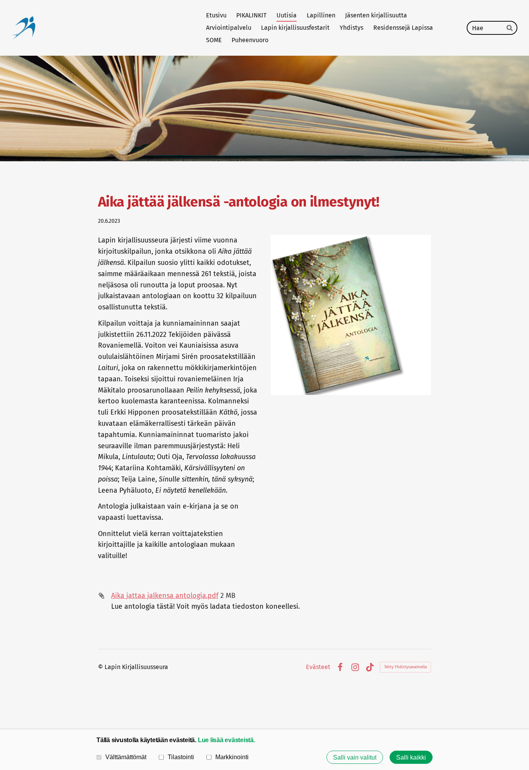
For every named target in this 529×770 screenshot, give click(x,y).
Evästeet (318, 667)
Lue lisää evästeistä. (226, 739)
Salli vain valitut (354, 757)
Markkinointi (232, 756)
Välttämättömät (125, 756)
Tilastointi (181, 756)
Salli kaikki (411, 757)
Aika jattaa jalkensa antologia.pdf (164, 595)
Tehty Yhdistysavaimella (405, 667)
